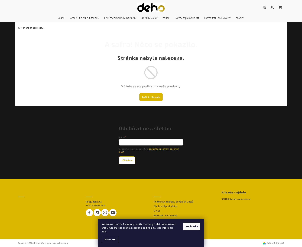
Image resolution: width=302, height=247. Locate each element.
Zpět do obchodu (151, 97)
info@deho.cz (94, 201)
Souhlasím (192, 226)
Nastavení (110, 239)
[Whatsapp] (105, 212)
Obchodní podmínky (165, 206)
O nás (157, 211)
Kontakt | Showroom (166, 215)
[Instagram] (97, 212)
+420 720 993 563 (95, 205)
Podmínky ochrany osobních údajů (174, 201)
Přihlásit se (127, 160)
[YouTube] (113, 212)
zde (104, 231)
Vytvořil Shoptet (275, 243)
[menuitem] (61, 18)
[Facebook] (89, 212)
